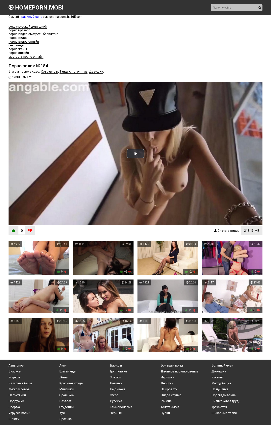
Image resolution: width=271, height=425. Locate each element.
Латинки (116, 383)
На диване (117, 389)
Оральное (66, 395)
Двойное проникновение (179, 371)
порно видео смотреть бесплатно (33, 34)
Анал (62, 365)
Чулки (165, 413)
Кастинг (217, 377)
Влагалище (67, 371)
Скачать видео (238, 231)
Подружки (16, 401)
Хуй (62, 413)
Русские (116, 401)
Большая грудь (172, 365)
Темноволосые (121, 407)
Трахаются (219, 407)
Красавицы (49, 71)
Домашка (218, 371)
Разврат (65, 401)
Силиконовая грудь (225, 401)
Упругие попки (19, 413)
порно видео (18, 38)
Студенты (66, 407)
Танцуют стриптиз (73, 71)
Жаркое (14, 377)
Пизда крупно (171, 395)
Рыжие (166, 401)
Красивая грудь (71, 383)
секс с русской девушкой (28, 26)
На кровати (169, 389)
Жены (63, 377)
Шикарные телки (224, 413)
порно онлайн (19, 53)
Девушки (96, 71)
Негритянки (17, 395)
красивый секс (31, 17)
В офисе (15, 371)
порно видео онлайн (24, 41)
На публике (219, 389)
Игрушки (167, 377)
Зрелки (115, 377)
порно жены (18, 49)
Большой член (222, 365)
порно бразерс (19, 30)
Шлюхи (14, 419)
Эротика (65, 419)
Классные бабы (20, 383)
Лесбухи (167, 383)
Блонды (116, 365)
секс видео (17, 45)
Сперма (14, 407)
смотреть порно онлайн (26, 56)
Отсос (114, 395)
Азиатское (16, 365)
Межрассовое (19, 389)
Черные (116, 413)
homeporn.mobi (38, 7)
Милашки (66, 389)
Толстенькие (170, 407)
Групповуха (118, 371)
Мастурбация (221, 383)
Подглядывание (223, 395)
